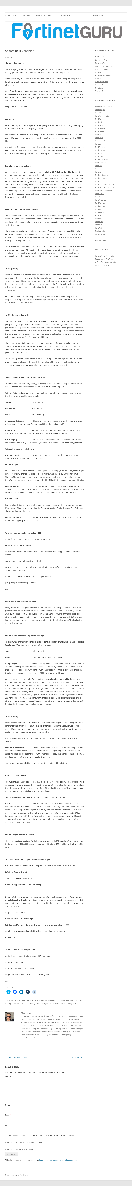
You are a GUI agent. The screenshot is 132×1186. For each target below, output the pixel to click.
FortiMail (98, 165)
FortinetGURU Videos (103, 75)
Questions (99, 88)
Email (8, 1115)
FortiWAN (99, 225)
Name (8, 1105)
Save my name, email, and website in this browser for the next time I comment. (43, 1135)
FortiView (98, 218)
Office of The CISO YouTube (105, 262)
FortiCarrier (99, 131)
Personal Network (102, 85)
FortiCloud (99, 137)
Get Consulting (100, 57)
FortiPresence (100, 200)
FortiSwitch (99, 212)
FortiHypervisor (101, 162)
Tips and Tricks (100, 91)
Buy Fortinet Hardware (104, 66)
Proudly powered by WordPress (16, 1175)
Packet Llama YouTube (95, 15)
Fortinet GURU (11, 15)
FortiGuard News (101, 159)
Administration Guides (103, 106)
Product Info (100, 231)
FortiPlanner (100, 197)
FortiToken (99, 215)
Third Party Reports (102, 237)
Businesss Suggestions (103, 63)
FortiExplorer (100, 147)
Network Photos (101, 81)
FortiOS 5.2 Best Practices (104, 184)
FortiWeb (98, 228)
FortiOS (35, 1000)
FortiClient (99, 134)
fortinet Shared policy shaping (23, 1003)
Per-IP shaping (77, 1057)
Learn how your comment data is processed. (58, 1160)
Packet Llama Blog (102, 265)
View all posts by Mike (30, 1038)
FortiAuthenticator (102, 116)
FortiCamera (100, 128)
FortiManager (100, 169)
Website (8, 1125)
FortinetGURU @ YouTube (69, 15)
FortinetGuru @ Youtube (104, 256)
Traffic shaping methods (16, 1057)
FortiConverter (100, 141)
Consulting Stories (102, 69)
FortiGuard (99, 156)
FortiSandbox (100, 206)
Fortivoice (99, 221)
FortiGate (27, 1000)
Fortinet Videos (101, 178)
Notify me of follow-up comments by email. (23, 1142)
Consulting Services (44, 15)
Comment (10, 1076)
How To (98, 78)
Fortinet (98, 172)
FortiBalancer (100, 119)
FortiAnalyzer (100, 109)
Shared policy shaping (44, 1003)
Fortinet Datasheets (102, 175)
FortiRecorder (100, 203)
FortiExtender (100, 150)
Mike (74, 1003)
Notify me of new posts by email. (19, 1149)
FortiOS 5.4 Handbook (47, 1000)
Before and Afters (101, 60)
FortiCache (99, 125)
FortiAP (98, 113)
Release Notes (100, 234)
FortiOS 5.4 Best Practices (104, 187)
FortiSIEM (99, 209)
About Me (27, 15)
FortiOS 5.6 (99, 193)
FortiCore (98, 144)
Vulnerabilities (100, 240)
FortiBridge (99, 122)
